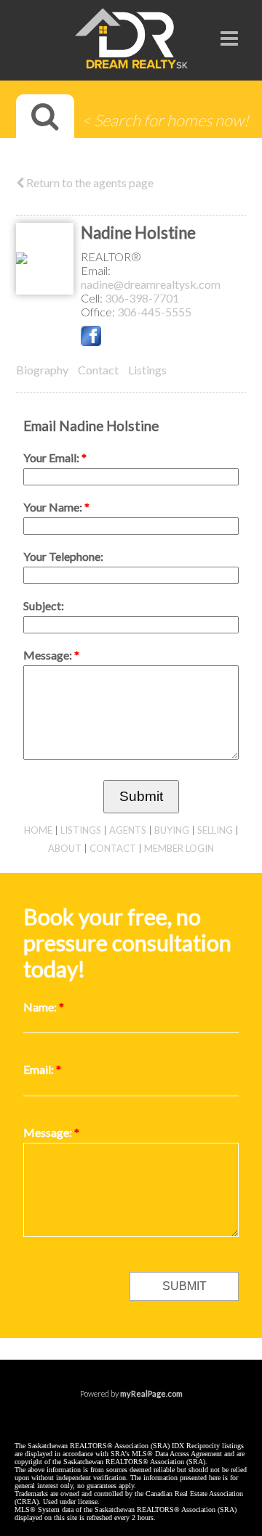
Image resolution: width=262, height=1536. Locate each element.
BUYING (171, 830)
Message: (48, 655)
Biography (42, 370)
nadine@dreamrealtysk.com (151, 284)
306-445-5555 (154, 312)
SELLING (215, 830)
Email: (96, 270)
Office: (99, 312)
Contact (98, 370)
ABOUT (65, 848)
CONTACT (113, 848)
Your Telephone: (63, 556)
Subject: (43, 605)
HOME (38, 830)
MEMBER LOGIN (179, 848)
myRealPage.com (151, 1393)
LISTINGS (80, 830)
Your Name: (53, 507)
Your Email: (52, 457)
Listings (147, 370)
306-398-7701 (142, 298)
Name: (41, 1007)
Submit (141, 796)
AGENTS (127, 830)
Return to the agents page (89, 182)
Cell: (93, 298)
